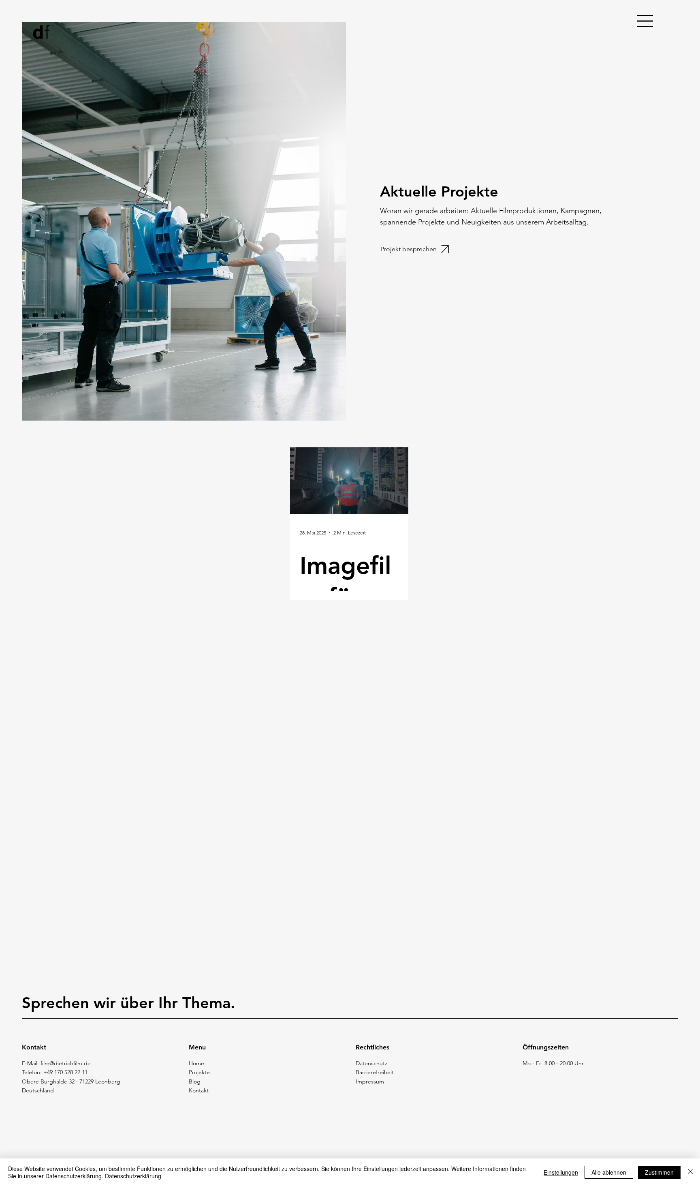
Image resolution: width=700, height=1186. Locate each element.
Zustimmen (659, 1172)
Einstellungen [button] (561, 1172)
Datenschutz (371, 1063)
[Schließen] (690, 1172)
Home (196, 1063)
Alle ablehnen (608, 1172)
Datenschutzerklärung (133, 1176)
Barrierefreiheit (375, 1072)
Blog (195, 1081)
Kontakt (199, 1090)
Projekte (199, 1072)
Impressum (370, 1081)
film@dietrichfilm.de (66, 1063)
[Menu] (645, 21)
